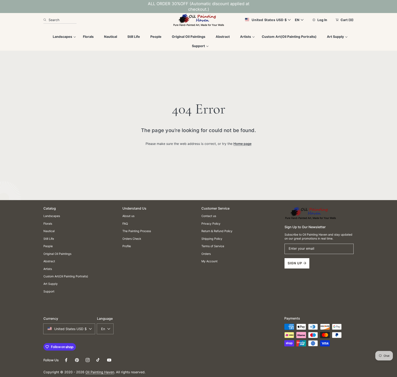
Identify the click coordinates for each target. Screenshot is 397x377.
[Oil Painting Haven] (198, 20)
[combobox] (60, 20)
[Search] (46, 20)
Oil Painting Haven (99, 372)
